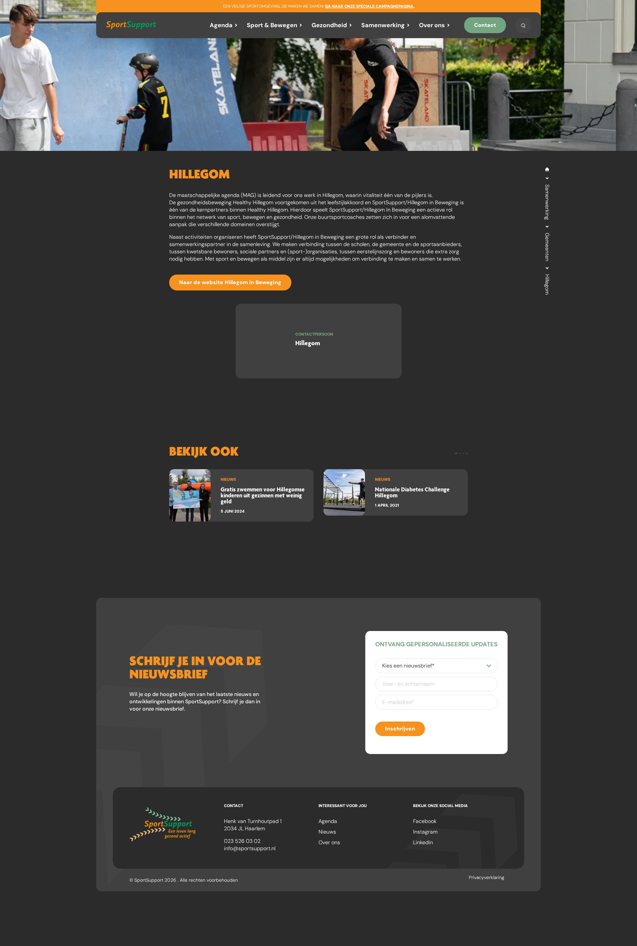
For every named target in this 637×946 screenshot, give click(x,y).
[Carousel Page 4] (467, 453)
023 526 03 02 (242, 841)
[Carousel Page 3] (463, 453)
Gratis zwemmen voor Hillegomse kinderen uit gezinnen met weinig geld (263, 495)
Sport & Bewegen (272, 25)
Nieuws (327, 831)
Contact (485, 25)
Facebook (425, 821)
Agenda (221, 25)
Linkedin (423, 842)
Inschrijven (400, 728)
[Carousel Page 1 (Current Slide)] (456, 453)
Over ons (432, 25)
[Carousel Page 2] (460, 453)
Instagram (425, 831)
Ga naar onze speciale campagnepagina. (369, 6)
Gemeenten (547, 247)
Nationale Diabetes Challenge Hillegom (412, 492)
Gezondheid (329, 25)
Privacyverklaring (486, 877)
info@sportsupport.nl (249, 848)
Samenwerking (383, 25)
